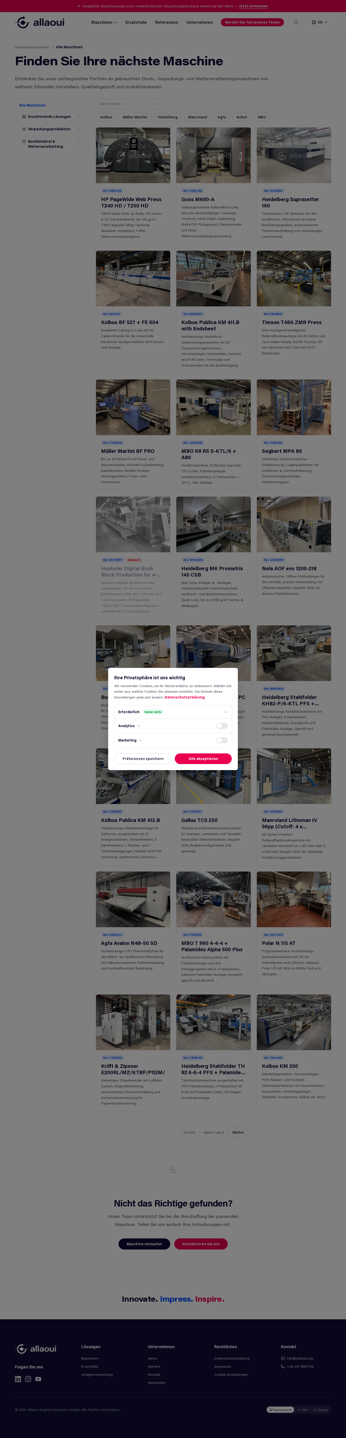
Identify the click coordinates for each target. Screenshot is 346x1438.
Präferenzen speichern (143, 758)
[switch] (222, 726)
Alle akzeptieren (203, 758)
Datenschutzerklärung (185, 697)
